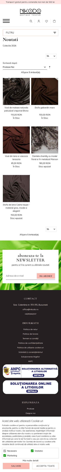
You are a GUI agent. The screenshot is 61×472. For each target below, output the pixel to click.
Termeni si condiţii (30, 338)
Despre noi (30, 413)
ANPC (30, 361)
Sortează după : (10, 63)
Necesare (12, 451)
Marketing (12, 455)
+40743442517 (30, 314)
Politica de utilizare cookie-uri (30, 347)
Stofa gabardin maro (45, 107)
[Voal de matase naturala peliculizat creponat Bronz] (16, 91)
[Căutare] (31, 21)
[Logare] (38, 21)
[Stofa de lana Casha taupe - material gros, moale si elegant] (16, 188)
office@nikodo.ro (30, 309)
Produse (30, 409)
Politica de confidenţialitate (30, 343)
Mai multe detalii (30, 460)
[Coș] (55, 21)
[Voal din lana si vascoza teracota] (16, 139)
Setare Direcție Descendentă (50, 68)
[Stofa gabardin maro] (44, 91)
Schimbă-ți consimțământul (31, 352)
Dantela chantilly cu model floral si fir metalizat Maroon (44, 158)
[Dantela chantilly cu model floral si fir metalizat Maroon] (44, 139)
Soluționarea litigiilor (30, 357)
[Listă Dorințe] (46, 21)
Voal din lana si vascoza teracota (16, 158)
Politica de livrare (30, 334)
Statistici (39, 451)
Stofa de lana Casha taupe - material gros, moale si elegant (16, 207)
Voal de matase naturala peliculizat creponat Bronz (16, 109)
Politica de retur (30, 329)
